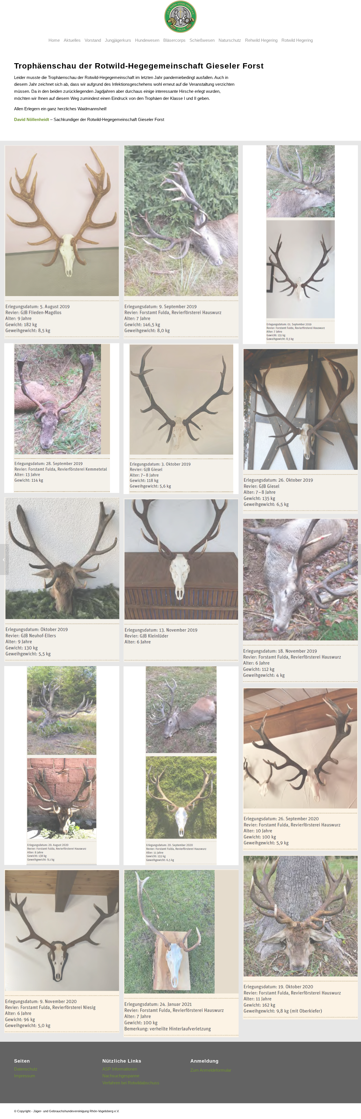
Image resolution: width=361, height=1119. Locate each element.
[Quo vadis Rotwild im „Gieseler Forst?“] (4, 559)
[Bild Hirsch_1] (64, 244)
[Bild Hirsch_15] (183, 955)
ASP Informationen (119, 1069)
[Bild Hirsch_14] (64, 953)
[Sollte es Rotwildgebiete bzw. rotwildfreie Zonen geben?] (356, 559)
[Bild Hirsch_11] (183, 767)
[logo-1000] (180, 16)
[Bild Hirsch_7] (64, 581)
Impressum (24, 1075)
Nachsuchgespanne (120, 1075)
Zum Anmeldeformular (210, 1070)
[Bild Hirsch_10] (64, 767)
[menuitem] (54, 40)
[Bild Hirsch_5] (183, 420)
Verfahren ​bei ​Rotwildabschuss (130, 1082)
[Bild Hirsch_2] (183, 244)
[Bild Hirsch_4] (64, 420)
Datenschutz (26, 1069)
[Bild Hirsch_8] (183, 582)
